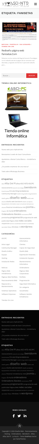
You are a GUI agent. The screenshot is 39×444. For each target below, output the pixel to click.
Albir (3, 184)
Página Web (14, 221)
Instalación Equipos (27, 258)
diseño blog (20, 194)
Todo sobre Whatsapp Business (13, 171)
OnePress (28, 436)
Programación (25, 280)
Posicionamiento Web (9, 280)
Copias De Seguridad (27, 248)
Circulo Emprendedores (19, 191)
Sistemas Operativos (9, 291)
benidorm (30, 187)
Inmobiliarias (17, 207)
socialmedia (30, 223)
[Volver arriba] (19, 426)
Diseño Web (24, 251)
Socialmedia (24, 291)
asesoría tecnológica (18, 188)
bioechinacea (5, 191)
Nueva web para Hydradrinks (12, 150)
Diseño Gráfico (7, 251)
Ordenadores (24, 268)
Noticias (5, 44)
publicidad (5, 221)
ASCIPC (31, 183)
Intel (24, 207)
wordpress (26, 226)
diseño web (18, 197)
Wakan (10, 227)
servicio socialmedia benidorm (18, 223)
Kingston (4, 211)
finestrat (9, 207)
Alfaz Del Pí (10, 183)
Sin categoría (25, 44)
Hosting (4, 258)
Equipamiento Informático (9, 204)
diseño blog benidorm (30, 194)
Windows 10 (16, 227)
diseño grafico (6, 198)
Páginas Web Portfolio (9, 277)
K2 (34, 207)
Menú (35, 4)
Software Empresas (9, 294)
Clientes (22, 244)
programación (16, 217)
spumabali (4, 227)
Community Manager (9, 194)
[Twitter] (19, 416)
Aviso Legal (6, 244)
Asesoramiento (7, 188)
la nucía (10, 211)
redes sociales (25, 220)
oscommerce (25, 214)
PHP (30, 214)
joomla (29, 207)
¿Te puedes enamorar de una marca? (15, 167)
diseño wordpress (27, 201)
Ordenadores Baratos (11, 214)
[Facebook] (14, 416)
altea (18, 183)
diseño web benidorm (14, 202)
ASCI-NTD (24, 183)
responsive (6, 223)
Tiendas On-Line (8, 46)
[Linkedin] (25, 416)
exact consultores (21, 204)
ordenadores (20, 210)
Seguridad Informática (28, 284)
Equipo (4, 255)
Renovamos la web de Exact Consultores (16, 154)
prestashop (6, 218)
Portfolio (14, 44)
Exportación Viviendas (27, 255)
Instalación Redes (8, 262)
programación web (30, 218)
